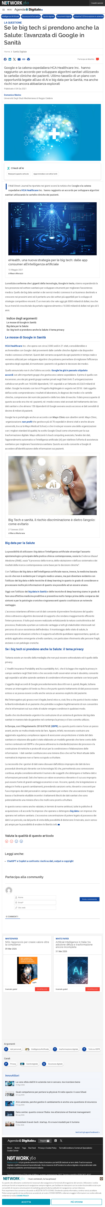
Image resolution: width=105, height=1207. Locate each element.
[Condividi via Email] (19, 59)
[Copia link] (24, 59)
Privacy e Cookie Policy (47, 1148)
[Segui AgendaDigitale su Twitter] (61, 1141)
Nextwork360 (12, 1162)
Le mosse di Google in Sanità (21, 322)
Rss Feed (32, 1148)
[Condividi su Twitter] (14, 59)
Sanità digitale (28, 16)
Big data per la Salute (17, 326)
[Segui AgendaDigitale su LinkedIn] (55, 1141)
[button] (7, 9)
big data (74, 811)
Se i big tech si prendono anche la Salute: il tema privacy (35, 329)
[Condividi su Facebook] (5, 59)
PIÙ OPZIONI (77, 1202)
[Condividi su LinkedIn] (10, 59)
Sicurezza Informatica (11, 16)
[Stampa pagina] (28, 59)
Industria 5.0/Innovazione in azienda (68, 16)
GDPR (54, 726)
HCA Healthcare (29, 190)
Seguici (43, 1141)
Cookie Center (13, 1151)
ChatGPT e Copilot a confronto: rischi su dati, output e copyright (40, 861)
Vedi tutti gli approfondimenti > (87, 1132)
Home (7, 51)
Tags (24, 1148)
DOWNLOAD (42, 989)
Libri (87, 16)
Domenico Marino (12, 95)
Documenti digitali (44, 16)
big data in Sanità (37, 591)
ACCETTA (26, 1202)
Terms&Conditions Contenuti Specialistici (75, 1148)
